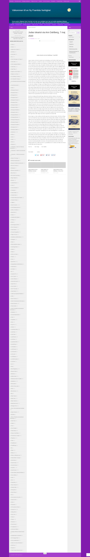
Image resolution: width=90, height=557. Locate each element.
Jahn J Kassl (13, 276)
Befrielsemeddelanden (15, 160)
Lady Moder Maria (14, 329)
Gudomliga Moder (14, 246)
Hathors (12, 249)
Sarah (12, 477)
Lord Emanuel (13, 349)
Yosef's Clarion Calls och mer (16, 550)
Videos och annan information (16, 542)
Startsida (11, 1)
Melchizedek (13, 383)
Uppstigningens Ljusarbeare (16, 535)
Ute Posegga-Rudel (14, 537)
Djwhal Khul (13, 212)
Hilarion (12, 256)
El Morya (12, 219)
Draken (12, 214)
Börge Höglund (14, 177)
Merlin (12, 388)
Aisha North (13, 54)
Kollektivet (13, 312)
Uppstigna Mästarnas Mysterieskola (17, 531)
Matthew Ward (13, 376)
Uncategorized (13, 526)
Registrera (71, 44)
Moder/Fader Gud (14, 403)
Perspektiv (53, 1)
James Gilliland (14, 278)
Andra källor (13, 61)
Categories (70, 35)
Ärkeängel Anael (14, 92)
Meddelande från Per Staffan (16, 378)
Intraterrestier (13, 266)
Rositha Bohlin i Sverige (15, 457)
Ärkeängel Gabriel (14, 104)
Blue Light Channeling (15, 175)
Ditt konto (71, 46)
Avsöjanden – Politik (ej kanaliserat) (17, 154)
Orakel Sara (13, 420)
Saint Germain (13, 462)
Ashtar (12, 139)
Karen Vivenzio (14, 298)
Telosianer (13, 521)
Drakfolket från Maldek (15, 217)
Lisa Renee (13, 339)
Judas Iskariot (32, 27)
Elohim (12, 222)
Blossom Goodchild (14, 170)
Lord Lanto (13, 354)
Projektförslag (59, 1)
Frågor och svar (34, 1)
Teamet (12, 519)
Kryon (12, 322)
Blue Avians (13, 172)
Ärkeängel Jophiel (14, 107)
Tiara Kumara (13, 524)
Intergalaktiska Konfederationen (17, 264)
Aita (11, 56)
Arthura (12, 134)
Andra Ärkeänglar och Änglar (16, 59)
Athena (12, 141)
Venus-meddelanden (15, 540)
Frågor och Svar (14, 234)
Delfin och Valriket (14, 209)
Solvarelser (13, 504)
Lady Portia (13, 334)
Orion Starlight (13, 428)
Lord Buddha (13, 346)
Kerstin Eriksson (14, 303)
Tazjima (12, 516)
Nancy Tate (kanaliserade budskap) (17, 408)
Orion (12, 425)
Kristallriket (13, 319)
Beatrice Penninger (14, 158)
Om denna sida (18, 1)
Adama (12, 46)
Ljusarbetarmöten (14, 341)
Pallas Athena (13, 430)
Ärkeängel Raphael (14, 122)
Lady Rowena (13, 336)
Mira (12, 393)
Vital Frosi (13, 545)
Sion (12, 494)
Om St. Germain (46, 1)
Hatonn (12, 251)
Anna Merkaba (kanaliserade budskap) (18, 81)
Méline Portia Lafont (14, 386)
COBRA (12, 202)
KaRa (12, 296)
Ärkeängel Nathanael (15, 119)
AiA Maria (13, 51)
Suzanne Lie (13, 509)
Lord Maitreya (13, 356)
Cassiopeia (13, 190)
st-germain (32, 38)
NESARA (13, 414)
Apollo (12, 87)
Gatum (12, 241)
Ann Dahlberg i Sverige (15, 76)
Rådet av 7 (13, 452)
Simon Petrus (13, 492)
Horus (12, 259)
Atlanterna (13, 144)
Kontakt (40, 1)
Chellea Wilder (14, 192)
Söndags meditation (26, 1)
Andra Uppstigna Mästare (15, 64)
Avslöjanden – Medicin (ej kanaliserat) (18, 150)
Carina (12, 185)
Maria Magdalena (14, 368)
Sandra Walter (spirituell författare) (17, 472)
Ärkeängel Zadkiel (14, 129)
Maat (12, 366)
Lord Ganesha (13, 351)
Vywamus (13, 547)
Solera (12, 502)
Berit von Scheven (14, 165)
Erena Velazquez (14, 227)
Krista (12, 317)
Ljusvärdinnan (13, 344)
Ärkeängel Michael (14, 117)
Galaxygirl (13, 239)
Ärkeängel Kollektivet (15, 109)
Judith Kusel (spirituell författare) (17, 293)
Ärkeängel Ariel (14, 95)
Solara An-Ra (13, 499)
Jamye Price (13, 283)
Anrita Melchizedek (14, 85)
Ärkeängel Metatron (14, 114)
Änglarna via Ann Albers (15, 71)
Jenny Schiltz (13, 286)
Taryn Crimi (13, 514)
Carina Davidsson (14, 187)
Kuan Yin (12, 324)
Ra (11, 447)
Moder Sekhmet (14, 400)
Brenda (12, 180)
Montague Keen (14, 405)
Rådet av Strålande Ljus (15, 455)
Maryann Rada (14, 371)
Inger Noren (13, 261)
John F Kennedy (14, 288)
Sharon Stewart (14, 484)
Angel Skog (13, 69)
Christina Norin (14, 195)
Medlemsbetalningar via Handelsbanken (74, 52)
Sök (69, 30)
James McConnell (14, 281)
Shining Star (13, 489)
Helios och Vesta (14, 254)
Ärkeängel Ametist (14, 90)
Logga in (71, 41)
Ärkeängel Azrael (14, 97)
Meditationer (13, 381)
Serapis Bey (13, 482)
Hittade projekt (66, 1)
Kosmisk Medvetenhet (15, 314)
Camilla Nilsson (14, 182)
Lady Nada (13, 331)
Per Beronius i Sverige (15, 435)
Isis (11, 271)
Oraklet (12, 423)
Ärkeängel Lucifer (14, 112)
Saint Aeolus (13, 460)
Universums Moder (14, 529)
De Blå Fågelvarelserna (15, 207)
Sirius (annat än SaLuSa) (15, 497)
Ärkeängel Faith (14, 102)
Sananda (12, 467)
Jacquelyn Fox (13, 273)
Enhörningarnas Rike (15, 224)
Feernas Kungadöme (15, 232)
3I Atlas (12, 44)
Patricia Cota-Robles (15, 433)
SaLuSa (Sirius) (14, 465)
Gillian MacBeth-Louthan (15, 244)
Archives (70, 55)
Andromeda (13, 66)
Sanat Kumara (13, 470)
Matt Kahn (13, 373)
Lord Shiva (13, 361)
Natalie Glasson (14, 412)
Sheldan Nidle (13, 487)
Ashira (12, 136)
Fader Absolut (13, 229)
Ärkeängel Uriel (14, 127)
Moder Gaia (13, 398)
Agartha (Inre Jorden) (15, 49)
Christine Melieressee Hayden (16, 197)
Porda (12, 440)
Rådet (12, 450)
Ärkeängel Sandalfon (15, 124)
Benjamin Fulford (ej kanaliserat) (17, 163)
